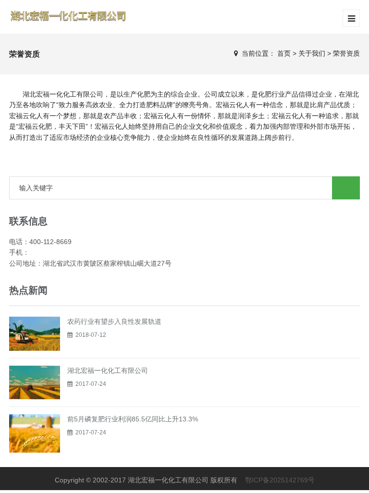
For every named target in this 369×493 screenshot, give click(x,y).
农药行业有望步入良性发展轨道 (114, 321)
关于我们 (311, 53)
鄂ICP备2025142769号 (280, 480)
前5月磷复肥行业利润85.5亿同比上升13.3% (132, 419)
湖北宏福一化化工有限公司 (107, 370)
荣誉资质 (346, 53)
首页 (284, 53)
